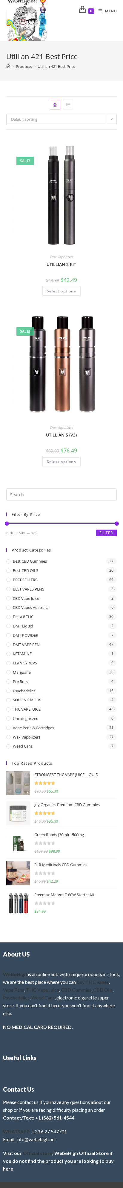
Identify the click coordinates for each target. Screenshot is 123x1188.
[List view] (68, 105)
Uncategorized (26, 718)
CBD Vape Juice (26, 598)
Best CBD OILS (25, 570)
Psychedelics (24, 691)
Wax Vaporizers (61, 256)
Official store (37, 1153)
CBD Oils (103, 990)
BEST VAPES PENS (28, 589)
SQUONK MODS (27, 700)
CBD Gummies (76, 990)
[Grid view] (55, 105)
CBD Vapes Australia (30, 607)
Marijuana (22, 672)
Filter (106, 532)
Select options (61, 291)
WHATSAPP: (17, 1131)
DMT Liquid (23, 626)
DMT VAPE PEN (26, 644)
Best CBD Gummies (30, 561)
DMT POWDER (25, 635)
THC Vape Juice (42, 990)
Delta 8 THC (23, 616)
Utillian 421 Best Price (56, 66)
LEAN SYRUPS (25, 663)
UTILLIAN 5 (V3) (61, 435)
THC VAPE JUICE (27, 709)
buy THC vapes (93, 982)
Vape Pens (13, 990)
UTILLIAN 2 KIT (61, 264)
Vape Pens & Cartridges (33, 727)
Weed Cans (23, 746)
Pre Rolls (20, 681)
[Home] (8, 66)
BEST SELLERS (25, 579)
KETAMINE (22, 653)
